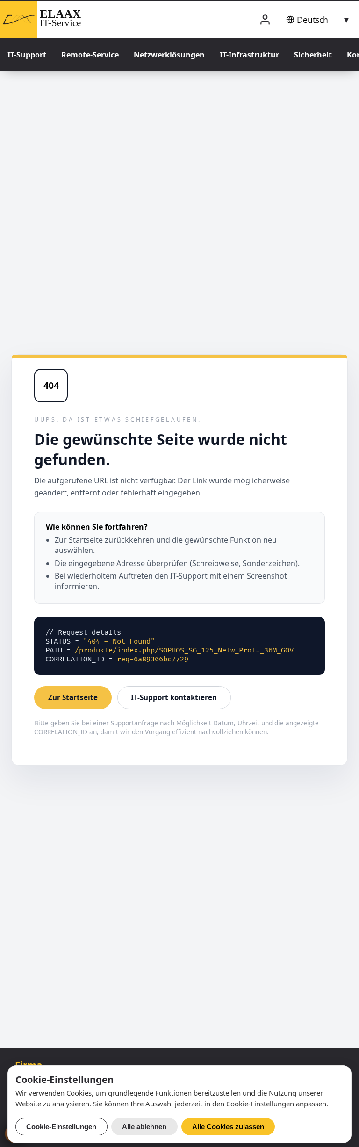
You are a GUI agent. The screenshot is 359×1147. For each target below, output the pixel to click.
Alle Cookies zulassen (228, 1127)
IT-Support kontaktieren (174, 697)
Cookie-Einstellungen (61, 1127)
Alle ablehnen (144, 1127)
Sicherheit (313, 55)
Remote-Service (90, 55)
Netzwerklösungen (169, 55)
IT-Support (26, 55)
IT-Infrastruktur (249, 55)
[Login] (265, 19)
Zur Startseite (73, 697)
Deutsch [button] (312, 19)
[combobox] (316, 19)
